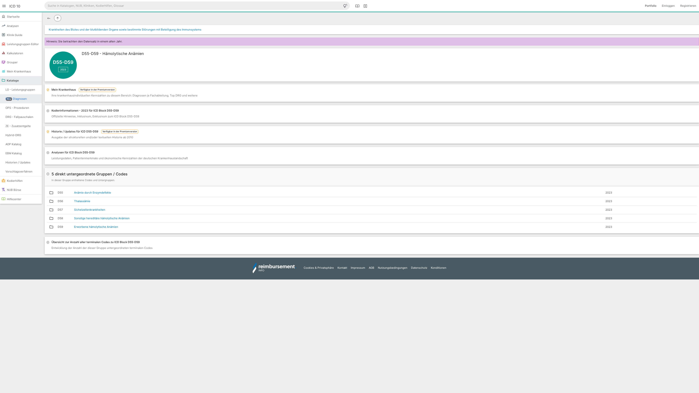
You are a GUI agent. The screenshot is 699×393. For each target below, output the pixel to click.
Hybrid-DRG (13, 135)
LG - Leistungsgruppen (20, 91)
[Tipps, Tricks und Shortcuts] (345, 6)
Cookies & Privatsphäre (319, 267)
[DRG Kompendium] (357, 6)
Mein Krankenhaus (18, 71)
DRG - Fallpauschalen (19, 117)
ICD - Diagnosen (16, 98)
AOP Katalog (13, 144)
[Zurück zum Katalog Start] (49, 18)
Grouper (12, 62)
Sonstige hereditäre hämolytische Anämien (102, 218)
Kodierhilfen (14, 180)
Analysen (12, 26)
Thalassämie (82, 201)
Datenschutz (419, 267)
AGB (371, 267)
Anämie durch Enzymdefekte (92, 192)
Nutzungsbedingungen (392, 267)
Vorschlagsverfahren (18, 171)
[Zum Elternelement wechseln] (57, 18)
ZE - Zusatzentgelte (18, 126)
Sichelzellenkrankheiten (89, 209)
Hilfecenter (13, 199)
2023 (63, 69)
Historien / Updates (17, 162)
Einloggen (668, 5)
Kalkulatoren (14, 53)
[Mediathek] (365, 6)
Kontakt (342, 267)
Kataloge (12, 80)
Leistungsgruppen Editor (22, 44)
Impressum (358, 267)
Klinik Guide (14, 35)
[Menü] (4, 5)
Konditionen (438, 267)
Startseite (13, 16)
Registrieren (688, 5)
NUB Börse (13, 190)
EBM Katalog (13, 153)
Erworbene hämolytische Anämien (96, 227)
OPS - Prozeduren (17, 108)
